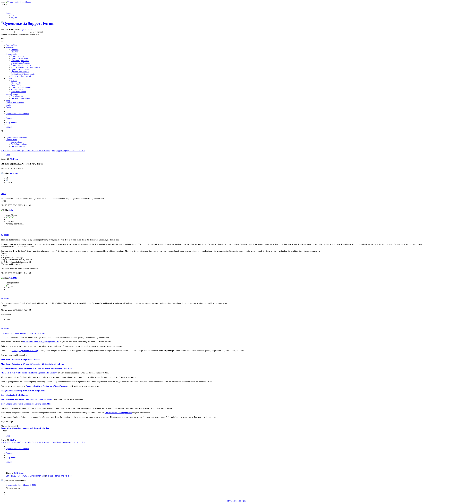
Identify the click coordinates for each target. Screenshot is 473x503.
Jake (11, 210)
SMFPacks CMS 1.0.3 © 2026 (236, 501)
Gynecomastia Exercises (20, 69)
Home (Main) (11, 45)
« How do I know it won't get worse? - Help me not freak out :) (25, 150)
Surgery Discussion (18, 89)
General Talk (16, 85)
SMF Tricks (19, 473)
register (30, 29)
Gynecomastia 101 (18, 56)
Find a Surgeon (17, 96)
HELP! (3, 194)
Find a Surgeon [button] (12, 94)
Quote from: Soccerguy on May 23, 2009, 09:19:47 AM (23, 333)
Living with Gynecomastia (21, 76)
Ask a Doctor (16, 83)
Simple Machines (37, 476)
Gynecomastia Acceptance (21, 87)
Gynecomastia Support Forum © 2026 (21, 485)
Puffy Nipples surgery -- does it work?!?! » (68, 150)
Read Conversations (18, 144)
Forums (14, 81)
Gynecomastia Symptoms (21, 65)
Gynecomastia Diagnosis (20, 63)
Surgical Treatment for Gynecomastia (25, 67)
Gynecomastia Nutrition (20, 72)
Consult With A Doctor (15, 103)
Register (14, 17)
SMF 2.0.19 (11, 476)
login (22, 29)
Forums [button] (9, 78)
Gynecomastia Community (16, 137)
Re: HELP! (5, 235)
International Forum (18, 92)
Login (13, 15)
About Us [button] (10, 47)
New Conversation (18, 146)
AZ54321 (13, 278)
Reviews (14, 52)
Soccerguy (13, 173)
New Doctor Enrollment (20, 98)
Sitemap (49, 476)
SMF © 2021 (23, 476)
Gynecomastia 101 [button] (13, 54)
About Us (14, 50)
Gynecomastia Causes (19, 58)
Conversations (16, 142)
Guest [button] (8, 13)
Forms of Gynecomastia (20, 61)
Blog (8, 100)
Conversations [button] (11, 140)
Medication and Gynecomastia (22, 74)
